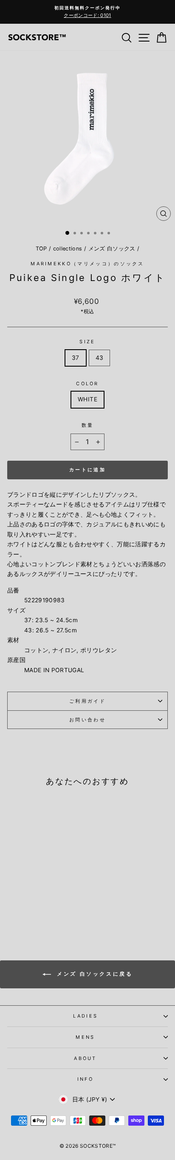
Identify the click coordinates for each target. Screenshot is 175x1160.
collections (67, 248)
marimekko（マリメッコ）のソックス (87, 264)
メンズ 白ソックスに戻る (93, 974)
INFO (85, 1079)
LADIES (85, 1016)
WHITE (87, 399)
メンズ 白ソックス (111, 248)
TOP (41, 248)
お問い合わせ (87, 720)
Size (87, 342)
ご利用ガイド (87, 701)
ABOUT (85, 1058)
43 (100, 357)
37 (75, 357)
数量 (88, 425)
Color (87, 384)
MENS (85, 1037)
